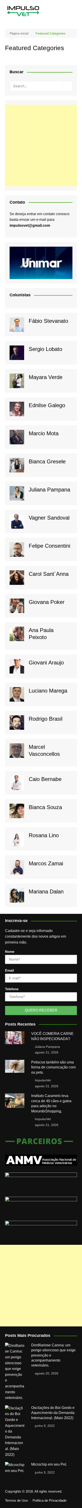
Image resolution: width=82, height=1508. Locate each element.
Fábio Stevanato (48, 321)
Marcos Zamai (46, 863)
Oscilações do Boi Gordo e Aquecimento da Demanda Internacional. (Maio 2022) (52, 1413)
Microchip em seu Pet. (49, 1464)
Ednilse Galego (47, 405)
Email (9, 970)
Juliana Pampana (49, 489)
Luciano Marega (48, 691)
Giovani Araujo (46, 662)
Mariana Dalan (46, 891)
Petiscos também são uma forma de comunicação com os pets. (53, 1067)
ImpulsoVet (43, 1080)
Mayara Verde (45, 377)
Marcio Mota (44, 433)
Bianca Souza (45, 807)
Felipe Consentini (49, 546)
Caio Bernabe (45, 779)
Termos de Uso (16, 1500)
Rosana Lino (44, 835)
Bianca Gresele (47, 461)
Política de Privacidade (50, 1500)
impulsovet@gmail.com (30, 225)
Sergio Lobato (45, 349)
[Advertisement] (41, 145)
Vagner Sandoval (49, 518)
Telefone (11, 989)
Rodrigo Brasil (45, 719)
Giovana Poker (46, 602)
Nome (9, 951)
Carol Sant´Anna (49, 574)
